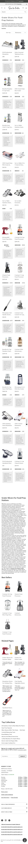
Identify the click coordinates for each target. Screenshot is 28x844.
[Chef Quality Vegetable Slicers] (20, 673)
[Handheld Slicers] (8, 700)
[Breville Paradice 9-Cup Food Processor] (8, 81)
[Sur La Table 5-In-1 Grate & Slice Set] (20, 155)
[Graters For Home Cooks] (20, 650)
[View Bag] (26, 8)
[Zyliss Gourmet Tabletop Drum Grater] (20, 44)
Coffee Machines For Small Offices (11, 738)
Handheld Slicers (7, 708)
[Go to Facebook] (2, 820)
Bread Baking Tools (7, 734)
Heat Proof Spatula (7, 728)
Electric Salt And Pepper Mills (10, 740)
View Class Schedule (7, 794)
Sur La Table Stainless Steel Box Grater (19, 126)
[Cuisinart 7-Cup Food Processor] (20, 267)
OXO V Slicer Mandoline (18, 424)
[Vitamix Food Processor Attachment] (8, 267)
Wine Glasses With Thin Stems (10, 730)
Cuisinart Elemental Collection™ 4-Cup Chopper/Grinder (20, 614)
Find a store (4, 791)
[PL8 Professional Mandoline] (8, 44)
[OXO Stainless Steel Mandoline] (8, 416)
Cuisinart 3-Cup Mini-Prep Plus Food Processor (7, 614)
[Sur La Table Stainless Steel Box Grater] (20, 117)
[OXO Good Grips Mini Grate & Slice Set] (8, 155)
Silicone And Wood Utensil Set (10, 736)
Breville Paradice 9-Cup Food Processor (7, 90)
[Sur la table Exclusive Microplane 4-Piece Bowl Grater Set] (20, 193)
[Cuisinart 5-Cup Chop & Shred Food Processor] (20, 453)
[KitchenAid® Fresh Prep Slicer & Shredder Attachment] (8, 229)
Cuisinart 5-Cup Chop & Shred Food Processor (19, 462)
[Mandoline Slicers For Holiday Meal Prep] (8, 673)
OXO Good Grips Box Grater (20, 89)
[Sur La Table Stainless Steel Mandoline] (8, 193)
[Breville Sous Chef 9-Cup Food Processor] (8, 117)
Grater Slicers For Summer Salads (7, 658)
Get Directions (5, 797)
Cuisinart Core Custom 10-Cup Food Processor (19, 314)
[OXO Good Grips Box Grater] (20, 81)
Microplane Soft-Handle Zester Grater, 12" (7, 314)
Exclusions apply (22, 749)
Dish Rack (22, 730)
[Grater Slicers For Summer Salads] (8, 650)
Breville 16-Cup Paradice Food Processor (6, 350)
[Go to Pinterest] (9, 820)
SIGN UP (22, 756)
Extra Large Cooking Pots (8, 743)
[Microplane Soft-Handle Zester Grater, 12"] (8, 305)
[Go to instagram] (6, 820)
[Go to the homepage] (14, 7)
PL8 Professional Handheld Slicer (7, 462)
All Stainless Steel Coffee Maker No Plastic (13, 725)
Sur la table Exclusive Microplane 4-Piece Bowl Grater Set (19, 202)
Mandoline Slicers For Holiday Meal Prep (7, 682)
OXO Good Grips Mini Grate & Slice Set (7, 164)
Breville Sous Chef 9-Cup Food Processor (7, 126)
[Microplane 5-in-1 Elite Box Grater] (20, 379)
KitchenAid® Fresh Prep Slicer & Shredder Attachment (7, 238)
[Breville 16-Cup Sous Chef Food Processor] (8, 379)
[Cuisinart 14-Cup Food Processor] (20, 229)
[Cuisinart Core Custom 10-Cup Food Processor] (20, 305)
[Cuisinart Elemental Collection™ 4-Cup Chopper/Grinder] (20, 605)
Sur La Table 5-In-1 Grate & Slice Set (20, 164)
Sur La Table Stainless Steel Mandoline (6, 202)
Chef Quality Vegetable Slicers (20, 682)
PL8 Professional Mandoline (7, 53)
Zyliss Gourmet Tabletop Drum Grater (19, 53)
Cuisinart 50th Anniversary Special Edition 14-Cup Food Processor (19, 350)
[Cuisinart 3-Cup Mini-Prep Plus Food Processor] (8, 605)
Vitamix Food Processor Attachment (6, 276)
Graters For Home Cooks (17, 568)
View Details (14, 797)
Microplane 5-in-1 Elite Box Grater (20, 388)
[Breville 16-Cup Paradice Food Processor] (8, 341)
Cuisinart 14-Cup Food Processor (19, 238)
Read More (4, 28)
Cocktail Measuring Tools (8, 732)
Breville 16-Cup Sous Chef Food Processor (6, 388)
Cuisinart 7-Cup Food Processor (19, 276)
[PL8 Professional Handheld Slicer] (8, 453)
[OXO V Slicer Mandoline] (20, 416)
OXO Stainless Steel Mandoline (7, 424)
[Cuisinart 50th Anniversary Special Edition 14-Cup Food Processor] (20, 341)
